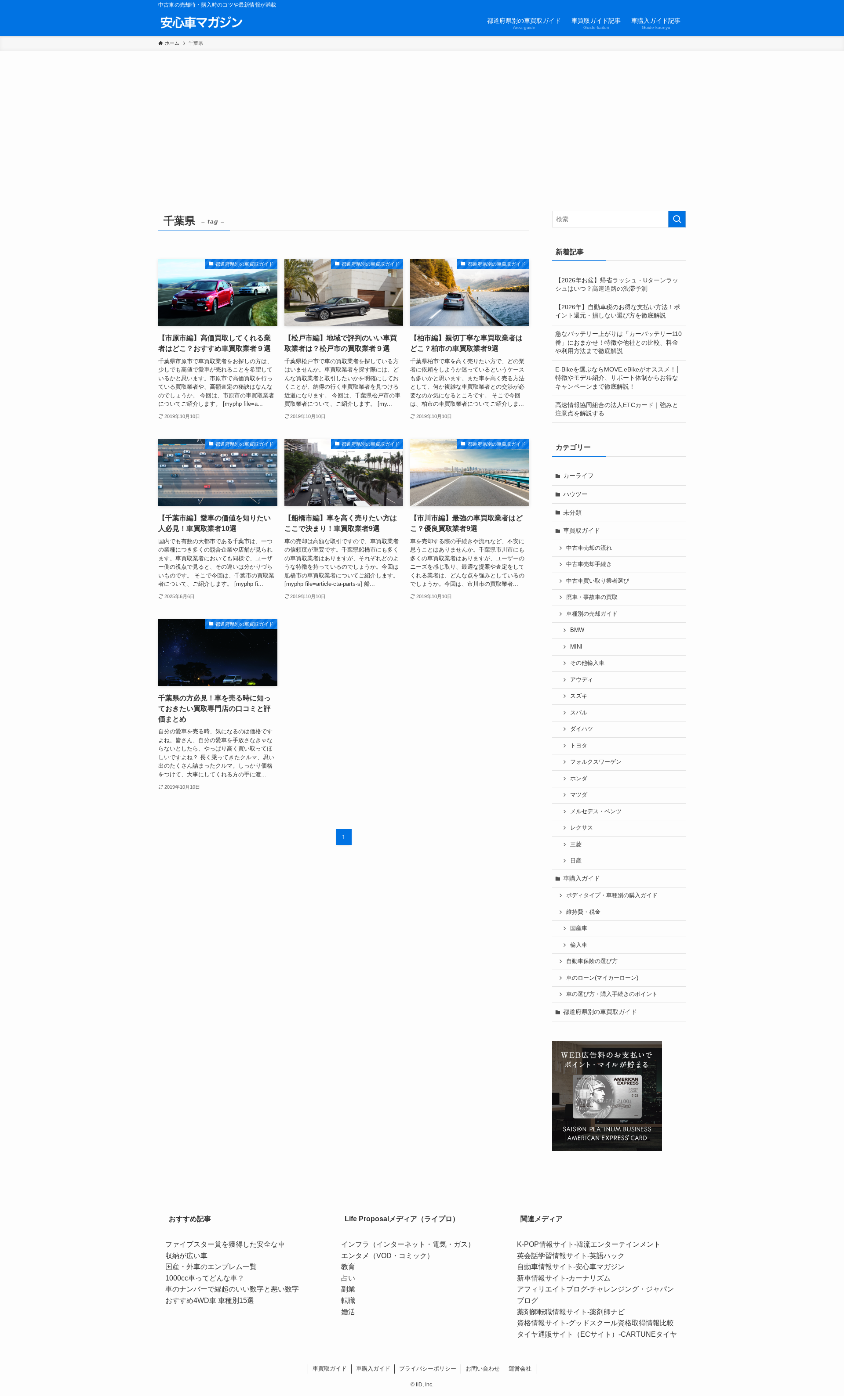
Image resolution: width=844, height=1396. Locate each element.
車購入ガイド (581, 878)
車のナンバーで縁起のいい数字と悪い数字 (232, 1289)
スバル (578, 713)
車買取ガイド (581, 530)
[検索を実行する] (677, 219)
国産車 (578, 928)
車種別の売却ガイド (592, 614)
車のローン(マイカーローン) (602, 978)
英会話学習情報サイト (552, 1255)
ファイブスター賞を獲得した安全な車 (225, 1244)
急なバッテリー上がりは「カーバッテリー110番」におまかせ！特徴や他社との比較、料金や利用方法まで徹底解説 (618, 342)
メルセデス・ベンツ (596, 811)
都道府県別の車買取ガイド (600, 1011)
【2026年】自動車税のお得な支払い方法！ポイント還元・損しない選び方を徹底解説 (617, 311)
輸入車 (578, 945)
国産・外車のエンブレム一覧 (211, 1266)
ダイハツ (581, 729)
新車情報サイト (541, 1278)
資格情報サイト (541, 1323)
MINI (576, 647)
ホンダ (578, 779)
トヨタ (578, 746)
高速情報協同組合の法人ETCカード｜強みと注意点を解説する (616, 409)
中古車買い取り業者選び (597, 581)
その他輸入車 (587, 663)
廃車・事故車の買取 (592, 597)
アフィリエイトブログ (552, 1289)
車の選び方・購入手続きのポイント (612, 994)
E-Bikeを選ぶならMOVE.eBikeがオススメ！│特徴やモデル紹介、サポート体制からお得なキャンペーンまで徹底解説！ (617, 378)
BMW (577, 630)
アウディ (581, 680)
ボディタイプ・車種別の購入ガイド (612, 895)
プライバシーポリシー (427, 1368)
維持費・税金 (583, 912)
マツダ (578, 795)
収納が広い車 (186, 1255)
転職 (348, 1300)
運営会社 (520, 1368)
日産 (576, 861)
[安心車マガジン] (201, 23)
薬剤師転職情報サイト (552, 1312)
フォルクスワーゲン (596, 762)
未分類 (572, 512)
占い (348, 1278)
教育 (348, 1266)
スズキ (578, 696)
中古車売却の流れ (589, 548)
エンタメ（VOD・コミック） (387, 1255)
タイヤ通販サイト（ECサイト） (567, 1334)
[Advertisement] (422, 116)
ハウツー (575, 494)
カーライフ (578, 475)
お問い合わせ (483, 1368)
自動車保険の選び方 (592, 961)
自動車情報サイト (545, 1266)
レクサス (581, 828)
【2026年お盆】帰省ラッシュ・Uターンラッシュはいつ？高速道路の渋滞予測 (616, 284)
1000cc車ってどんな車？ (204, 1278)
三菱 (576, 844)
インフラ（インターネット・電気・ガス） (408, 1244)
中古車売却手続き (589, 564)
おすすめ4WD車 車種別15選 (209, 1300)
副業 (348, 1289)
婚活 (348, 1312)
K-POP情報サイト (545, 1244)
